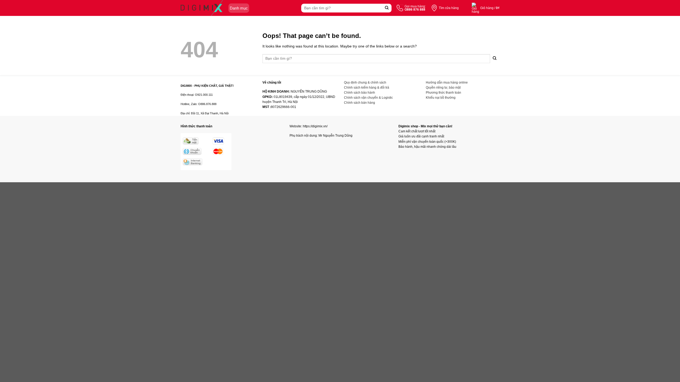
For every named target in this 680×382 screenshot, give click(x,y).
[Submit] (387, 8)
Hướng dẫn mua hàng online (447, 82)
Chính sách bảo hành (359, 92)
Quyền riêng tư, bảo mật (443, 87)
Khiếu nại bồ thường (441, 97)
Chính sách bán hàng (359, 103)
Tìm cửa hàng (449, 8)
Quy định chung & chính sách (365, 82)
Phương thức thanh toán (443, 92)
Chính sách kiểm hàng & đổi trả (366, 87)
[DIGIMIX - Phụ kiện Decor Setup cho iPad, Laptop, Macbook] (202, 8)
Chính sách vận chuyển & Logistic (368, 97)
